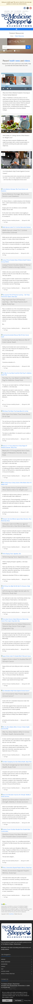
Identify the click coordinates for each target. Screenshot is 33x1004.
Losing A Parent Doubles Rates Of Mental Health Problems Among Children (16, 266)
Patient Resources (5, 961)
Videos (18, 51)
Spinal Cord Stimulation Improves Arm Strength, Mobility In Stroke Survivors (15, 801)
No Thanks (18, 1000)
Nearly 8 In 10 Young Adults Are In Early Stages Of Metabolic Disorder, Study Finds (15, 453)
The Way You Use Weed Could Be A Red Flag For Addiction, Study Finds (16, 379)
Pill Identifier (18, 11)
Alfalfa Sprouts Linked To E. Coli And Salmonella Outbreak (14, 231)
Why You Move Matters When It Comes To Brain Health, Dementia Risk (15, 733)
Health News (9, 51)
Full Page (6, 222)
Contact (3, 966)
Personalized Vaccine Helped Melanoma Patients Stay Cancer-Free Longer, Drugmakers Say (16, 626)
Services (3, 959)
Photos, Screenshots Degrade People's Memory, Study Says (15, 872)
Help (12, 11)
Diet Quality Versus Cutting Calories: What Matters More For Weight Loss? (15, 489)
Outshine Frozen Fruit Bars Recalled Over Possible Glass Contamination (14, 835)
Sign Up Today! (17, 13)
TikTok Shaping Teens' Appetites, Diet (15, 557)
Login (23, 13)
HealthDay (11, 914)
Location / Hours (8, 13)
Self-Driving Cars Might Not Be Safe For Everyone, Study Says (15, 592)
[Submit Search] (28, 47)
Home (11, 36)
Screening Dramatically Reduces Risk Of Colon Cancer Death (15, 341)
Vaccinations (4, 964)
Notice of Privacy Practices (8, 973)
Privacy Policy (27, 1000)
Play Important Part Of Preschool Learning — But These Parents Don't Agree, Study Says (14, 302)
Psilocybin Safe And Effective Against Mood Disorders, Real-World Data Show (16, 525)
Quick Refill (25, 11)
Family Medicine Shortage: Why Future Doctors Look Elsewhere (15, 195)
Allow (7, 1000)
